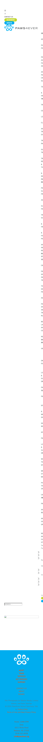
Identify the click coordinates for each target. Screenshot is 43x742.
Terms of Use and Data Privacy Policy (21, 712)
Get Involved (21, 679)
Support (21, 682)
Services (21, 676)
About (21, 691)
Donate (9, 23)
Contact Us (8, 17)
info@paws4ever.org (21, 736)
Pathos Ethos (23, 709)
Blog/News (11, 20)
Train (21, 673)
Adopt (21, 670)
